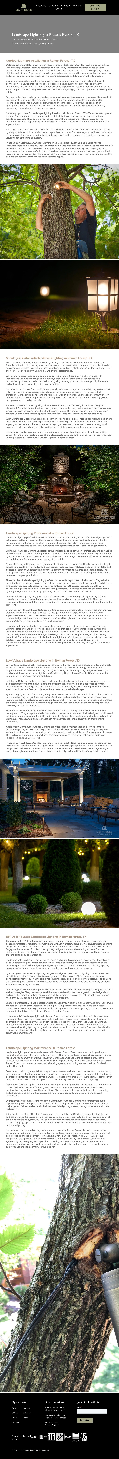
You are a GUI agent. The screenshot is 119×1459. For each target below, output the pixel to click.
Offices (15, 1413)
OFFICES (52, 6)
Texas (29, 43)
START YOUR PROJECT (95, 7)
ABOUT (59, 9)
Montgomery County (44, 43)
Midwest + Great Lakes (55, 1410)
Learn (25, 1418)
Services (26, 1413)
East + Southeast (52, 1422)
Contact (15, 1423)
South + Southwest (53, 1425)
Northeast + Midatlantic (55, 1415)
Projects (26, 1408)
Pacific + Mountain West (55, 1418)
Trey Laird (55, 39)
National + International (55, 1407)
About (14, 1418)
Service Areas (18, 43)
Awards (77, 6)
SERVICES (65, 6)
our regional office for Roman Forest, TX (33, 39)
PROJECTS (41, 6)
